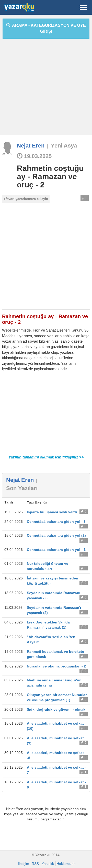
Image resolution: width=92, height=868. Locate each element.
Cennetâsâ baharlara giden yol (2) (56, 535)
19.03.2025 (37, 156)
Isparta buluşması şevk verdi (52, 512)
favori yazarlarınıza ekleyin (27, 199)
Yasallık (48, 864)
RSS (35, 864)
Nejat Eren (30, 145)
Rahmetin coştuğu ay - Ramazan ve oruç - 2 (50, 176)
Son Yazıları (22, 488)
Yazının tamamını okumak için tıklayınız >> (46, 457)
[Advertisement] (46, 88)
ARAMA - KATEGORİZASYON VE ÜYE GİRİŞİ (48, 28)
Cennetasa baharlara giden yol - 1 (56, 550)
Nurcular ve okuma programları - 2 (56, 666)
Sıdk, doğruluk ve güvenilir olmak (56, 709)
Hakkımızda (66, 864)
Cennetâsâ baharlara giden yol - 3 (56, 521)
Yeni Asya (64, 145)
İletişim (23, 864)
